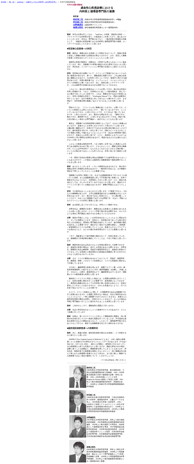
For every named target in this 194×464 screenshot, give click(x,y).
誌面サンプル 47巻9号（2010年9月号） (41, 2)
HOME (3, 2)
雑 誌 (11, 2)
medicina (20, 2)
